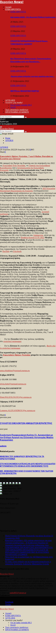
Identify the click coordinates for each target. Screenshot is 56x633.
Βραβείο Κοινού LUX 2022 (32, 237)
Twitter (8, 604)
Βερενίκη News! (11, 2)
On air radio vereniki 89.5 (21, 105)
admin (3, 446)
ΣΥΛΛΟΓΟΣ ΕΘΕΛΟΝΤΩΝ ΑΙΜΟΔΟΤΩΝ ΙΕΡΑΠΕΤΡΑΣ (26, 423)
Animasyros (38, 235)
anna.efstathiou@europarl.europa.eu (15, 370)
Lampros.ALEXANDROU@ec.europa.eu (17, 410)
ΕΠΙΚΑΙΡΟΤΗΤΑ (13, 9)
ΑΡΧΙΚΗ (4, 147)
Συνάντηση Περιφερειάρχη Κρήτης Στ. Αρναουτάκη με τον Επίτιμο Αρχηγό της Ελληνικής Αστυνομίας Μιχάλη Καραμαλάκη (26, 437)
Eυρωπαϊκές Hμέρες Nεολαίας (16, 355)
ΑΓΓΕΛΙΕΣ (10, 100)
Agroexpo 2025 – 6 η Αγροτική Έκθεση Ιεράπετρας (33, 17)
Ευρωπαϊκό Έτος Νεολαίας (14, 165)
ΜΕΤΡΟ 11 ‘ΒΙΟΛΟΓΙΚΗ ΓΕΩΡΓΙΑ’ (24, 91)
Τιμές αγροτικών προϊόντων (16, 110)
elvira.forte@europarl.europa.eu (13, 384)
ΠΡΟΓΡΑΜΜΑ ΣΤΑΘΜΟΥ (17, 112)
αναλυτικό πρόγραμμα (12, 341)
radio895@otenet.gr (18, 593)
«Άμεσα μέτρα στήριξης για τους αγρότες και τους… (32, 76)
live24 (12, 107)
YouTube (6, 251)
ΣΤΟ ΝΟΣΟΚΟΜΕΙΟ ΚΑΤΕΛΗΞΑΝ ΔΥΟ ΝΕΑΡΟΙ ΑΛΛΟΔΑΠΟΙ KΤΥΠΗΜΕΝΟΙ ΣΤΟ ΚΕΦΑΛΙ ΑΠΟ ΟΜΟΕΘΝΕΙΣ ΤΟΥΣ (27, 465)
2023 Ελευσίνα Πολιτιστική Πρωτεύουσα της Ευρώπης (27, 189)
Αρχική (8, 7)
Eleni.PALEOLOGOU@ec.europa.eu (16, 397)
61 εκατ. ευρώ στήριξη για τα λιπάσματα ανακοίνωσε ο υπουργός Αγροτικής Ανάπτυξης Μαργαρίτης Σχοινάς (28, 562)
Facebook (17, 251)
